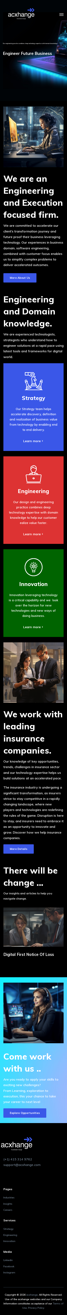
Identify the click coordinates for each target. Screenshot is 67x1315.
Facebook (8, 1266)
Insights (7, 1203)
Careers (7, 1210)
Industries (9, 1197)
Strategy (8, 1229)
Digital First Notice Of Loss (28, 954)
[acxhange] (21, 14)
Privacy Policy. (36, 1307)
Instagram (9, 1272)
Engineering (10, 1235)
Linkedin (8, 1260)
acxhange (32, 1294)
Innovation (9, 1241)
